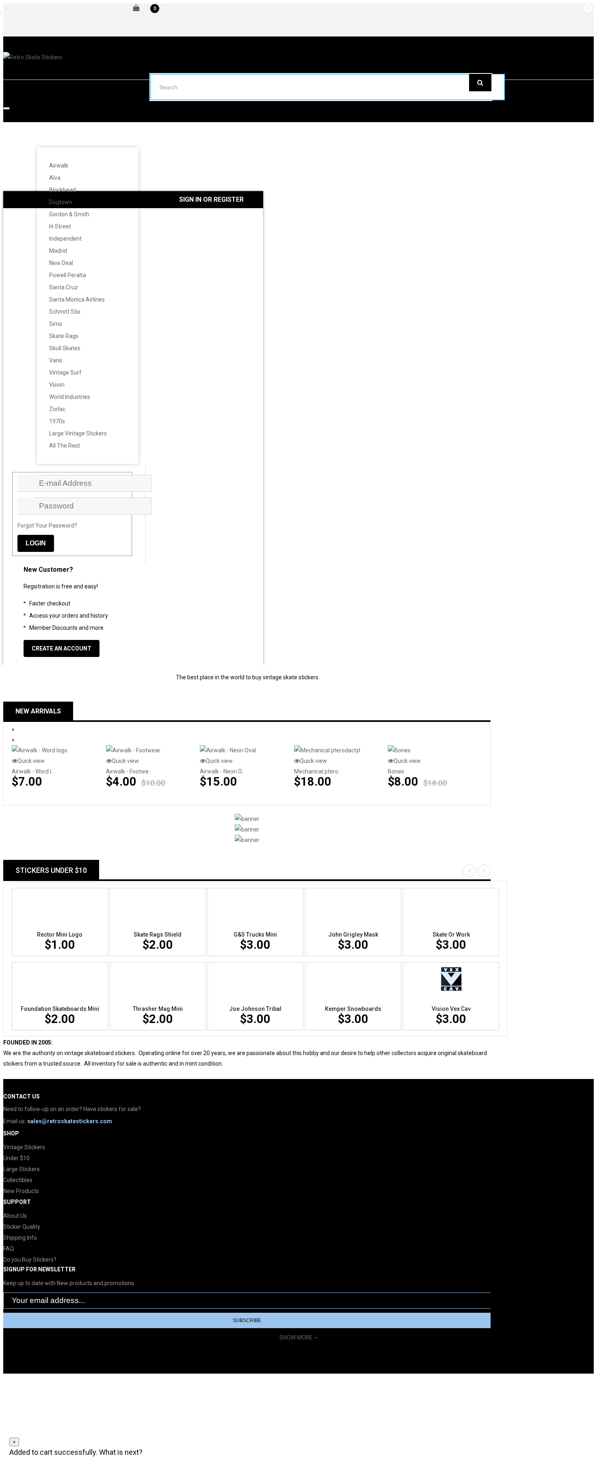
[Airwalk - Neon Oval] (228, 750)
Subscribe (247, 1320)
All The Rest (64, 445)
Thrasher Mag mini (158, 1009)
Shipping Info (20, 1237)
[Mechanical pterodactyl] (327, 750)
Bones (396, 771)
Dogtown (60, 202)
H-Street (60, 226)
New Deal (61, 263)
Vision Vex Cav (451, 1009)
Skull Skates (64, 348)
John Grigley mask (353, 934)
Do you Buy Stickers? (29, 1259)
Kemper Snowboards (353, 1009)
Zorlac (57, 409)
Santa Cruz (63, 287)
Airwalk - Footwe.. (128, 771)
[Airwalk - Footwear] (133, 750)
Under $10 (16, 1158)
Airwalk (58, 165)
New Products (21, 1191)
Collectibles (17, 1180)
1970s (57, 421)
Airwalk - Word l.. (33, 771)
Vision (57, 384)
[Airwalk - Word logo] (39, 750)
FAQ (8, 1248)
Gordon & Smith (69, 214)
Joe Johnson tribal (255, 1009)
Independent (65, 238)
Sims (55, 324)
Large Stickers (21, 1169)
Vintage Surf (65, 372)
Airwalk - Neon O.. (222, 771)
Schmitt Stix (64, 311)
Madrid (58, 251)
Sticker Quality (21, 1226)
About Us (15, 1216)
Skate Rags (63, 336)
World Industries (69, 397)
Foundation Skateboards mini (60, 1009)
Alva (55, 177)
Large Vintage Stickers (78, 433)
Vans (55, 360)
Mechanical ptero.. (317, 771)
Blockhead (62, 190)
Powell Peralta (67, 275)
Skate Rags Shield (158, 934)
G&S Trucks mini (255, 934)
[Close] (589, 8)
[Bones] (399, 750)
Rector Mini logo (59, 934)
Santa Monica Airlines (77, 299)
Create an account (61, 648)
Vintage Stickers (24, 1147)
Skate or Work (451, 934)
